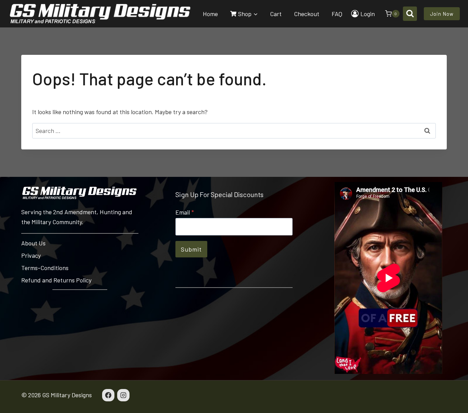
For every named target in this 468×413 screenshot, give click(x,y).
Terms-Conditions (45, 267)
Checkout (306, 13)
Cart (276, 13)
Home (210, 13)
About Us (33, 243)
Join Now (442, 14)
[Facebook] (108, 395)
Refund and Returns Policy (56, 280)
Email (184, 212)
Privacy (31, 255)
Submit (191, 249)
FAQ (337, 13)
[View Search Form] (410, 14)
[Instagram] (123, 395)
